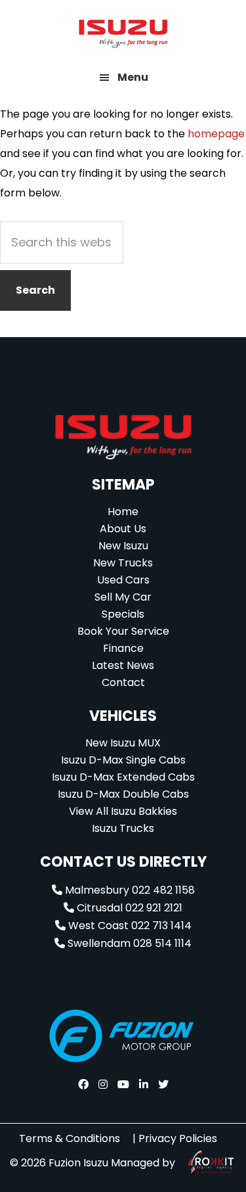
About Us (123, 528)
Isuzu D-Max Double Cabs (123, 794)
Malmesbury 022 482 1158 (128, 890)
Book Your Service (123, 631)
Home (123, 511)
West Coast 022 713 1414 (129, 925)
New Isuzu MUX (123, 742)
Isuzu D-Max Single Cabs (123, 760)
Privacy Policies (177, 1138)
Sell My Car (123, 597)
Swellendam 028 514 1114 (128, 943)
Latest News (123, 665)
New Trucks (123, 562)
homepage (216, 133)
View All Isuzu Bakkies (123, 811)
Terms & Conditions (69, 1138)
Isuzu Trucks (123, 828)
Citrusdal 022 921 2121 (128, 907)
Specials (123, 614)
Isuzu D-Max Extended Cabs (123, 777)
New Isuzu (123, 545)
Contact (123, 682)
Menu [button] (132, 77)
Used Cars (123, 579)
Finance (123, 648)
